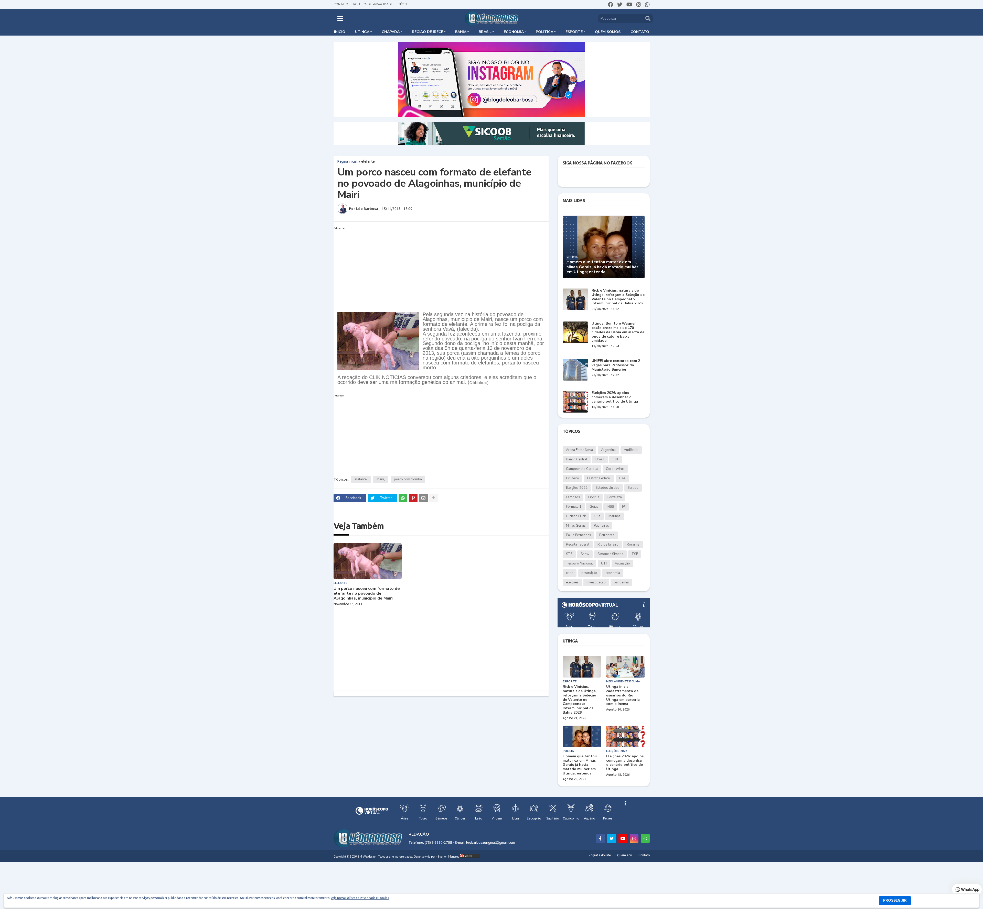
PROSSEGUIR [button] (895, 900)
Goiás (594, 506)
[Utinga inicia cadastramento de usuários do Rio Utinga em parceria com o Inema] (625, 667)
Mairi (380, 479)
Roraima (633, 544)
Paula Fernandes (578, 535)
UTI (604, 563)
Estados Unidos (607, 487)
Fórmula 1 (573, 506)
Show (585, 554)
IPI (624, 506)
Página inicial (347, 161)
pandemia (621, 582)
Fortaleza (614, 497)
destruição (589, 573)
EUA (622, 478)
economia (612, 573)
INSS (610, 506)
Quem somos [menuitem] (608, 31)
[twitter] (619, 4)
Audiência (631, 450)
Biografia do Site (599, 855)
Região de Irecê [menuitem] (427, 31)
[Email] (423, 498)
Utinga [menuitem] (362, 31)
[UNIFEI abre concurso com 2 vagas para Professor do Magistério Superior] (575, 370)
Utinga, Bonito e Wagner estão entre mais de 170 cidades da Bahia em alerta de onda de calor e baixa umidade (618, 332)
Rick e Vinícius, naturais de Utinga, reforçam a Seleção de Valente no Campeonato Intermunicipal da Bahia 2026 (618, 297)
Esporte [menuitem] (574, 31)
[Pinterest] (413, 498)
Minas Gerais (576, 525)
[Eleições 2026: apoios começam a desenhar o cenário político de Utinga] (575, 402)
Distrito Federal (599, 478)
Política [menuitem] (544, 31)
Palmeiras (601, 525)
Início (402, 4)
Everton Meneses (448, 857)
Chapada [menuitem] (391, 31)
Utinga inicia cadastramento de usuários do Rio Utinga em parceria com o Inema (623, 695)
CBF (616, 459)
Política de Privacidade (373, 4)
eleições (572, 582)
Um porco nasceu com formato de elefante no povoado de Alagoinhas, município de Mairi (367, 593)
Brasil (599, 459)
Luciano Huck (576, 516)
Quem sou (624, 855)
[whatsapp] (647, 4)
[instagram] (638, 4)
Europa (633, 487)
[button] (340, 18)
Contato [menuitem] (640, 31)
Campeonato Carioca (582, 469)
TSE (635, 554)
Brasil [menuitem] (485, 31)
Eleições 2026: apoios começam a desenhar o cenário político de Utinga (615, 397)
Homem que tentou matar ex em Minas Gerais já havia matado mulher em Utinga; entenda (602, 267)
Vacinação (622, 563)
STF (569, 554)
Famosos (573, 497)
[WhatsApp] (403, 498)
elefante (368, 161)
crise (569, 573)
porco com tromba (408, 479)
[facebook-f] (600, 838)
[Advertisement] (441, 267)
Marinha (614, 516)
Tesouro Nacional (579, 563)
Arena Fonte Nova (579, 450)
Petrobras (606, 535)
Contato (341, 4)
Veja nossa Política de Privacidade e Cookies (360, 898)
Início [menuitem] (339, 31)
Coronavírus (615, 469)
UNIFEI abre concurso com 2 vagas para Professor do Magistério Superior (616, 365)
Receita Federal (577, 544)
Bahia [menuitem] (460, 31)
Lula (597, 516)
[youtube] (629, 4)
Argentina (608, 450)
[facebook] (610, 4)
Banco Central (576, 459)
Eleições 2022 (576, 487)
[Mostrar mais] (433, 498)
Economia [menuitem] (514, 31)
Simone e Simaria (610, 554)
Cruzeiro (572, 478)
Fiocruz (593, 497)
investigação (596, 582)
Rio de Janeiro (607, 544)
